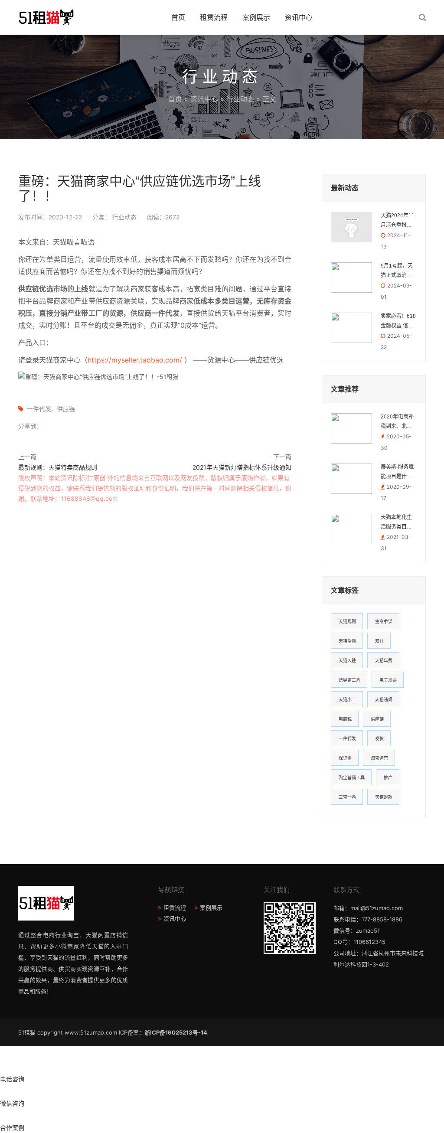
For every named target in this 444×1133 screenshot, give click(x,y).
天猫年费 (383, 660)
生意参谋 (383, 621)
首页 (178, 17)
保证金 (345, 758)
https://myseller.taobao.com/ (135, 360)
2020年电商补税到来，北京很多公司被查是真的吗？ (397, 422)
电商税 (345, 719)
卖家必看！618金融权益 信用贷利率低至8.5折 (398, 321)
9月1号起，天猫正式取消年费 (397, 271)
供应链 (66, 408)
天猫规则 (347, 621)
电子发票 (388, 679)
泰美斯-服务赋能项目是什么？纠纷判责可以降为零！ (397, 472)
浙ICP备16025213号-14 (175, 1032)
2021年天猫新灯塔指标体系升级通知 (242, 467)
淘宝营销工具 (352, 777)
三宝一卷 (347, 797)
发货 (379, 738)
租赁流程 (214, 17)
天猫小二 (347, 699)
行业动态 (240, 99)
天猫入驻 (347, 660)
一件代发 (39, 408)
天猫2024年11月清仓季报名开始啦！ (398, 221)
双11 (379, 640)
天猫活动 (347, 640)
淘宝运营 (379, 758)
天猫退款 (383, 797)
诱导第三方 (349, 679)
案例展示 (256, 17)
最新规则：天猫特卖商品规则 (57, 467)
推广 (388, 777)
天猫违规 (383, 699)
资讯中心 (299, 17)
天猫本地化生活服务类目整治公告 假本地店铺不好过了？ (397, 523)
